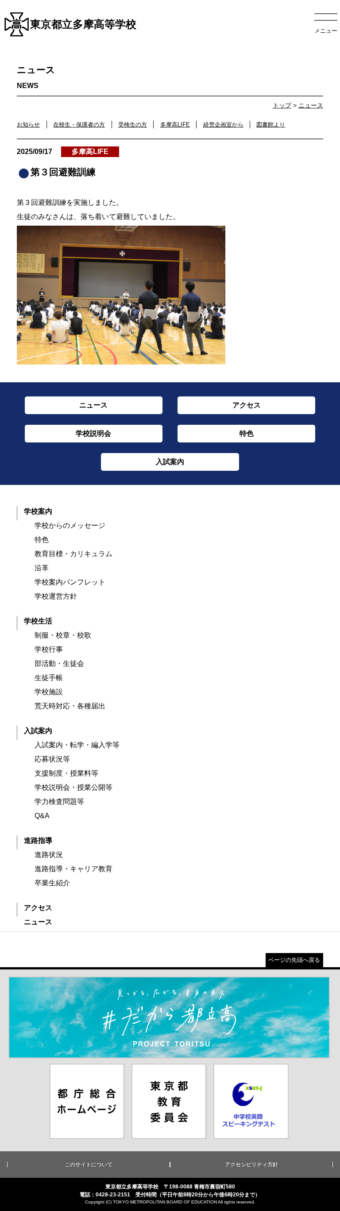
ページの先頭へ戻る (294, 960)
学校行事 (49, 649)
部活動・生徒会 (59, 663)
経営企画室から (223, 124)
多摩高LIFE (175, 124)
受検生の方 (132, 124)
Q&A (42, 815)
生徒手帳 (49, 677)
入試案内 (38, 730)
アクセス (38, 907)
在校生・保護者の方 (79, 124)
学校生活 (38, 621)
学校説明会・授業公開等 (73, 787)
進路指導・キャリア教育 (73, 869)
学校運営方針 (56, 596)
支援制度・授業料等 (66, 773)
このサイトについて (88, 1164)
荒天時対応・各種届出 (70, 706)
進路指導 (38, 840)
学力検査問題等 (59, 801)
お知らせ (28, 124)
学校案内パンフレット (70, 582)
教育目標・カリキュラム (73, 553)
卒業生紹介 (52, 883)
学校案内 (38, 511)
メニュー (325, 30)
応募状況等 (52, 759)
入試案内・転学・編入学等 (77, 745)
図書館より (270, 124)
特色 (42, 539)
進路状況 (49, 854)
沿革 (42, 568)
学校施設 (49, 692)
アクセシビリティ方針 (251, 1164)
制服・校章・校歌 (63, 635)
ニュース (310, 105)
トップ (282, 105)
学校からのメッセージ (70, 525)
